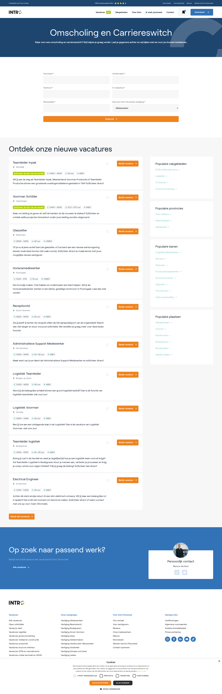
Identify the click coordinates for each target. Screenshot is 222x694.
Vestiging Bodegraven (71, 628)
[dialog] (111, 676)
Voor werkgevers (121, 624)
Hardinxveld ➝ (162, 335)
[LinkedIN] (180, 639)
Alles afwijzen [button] (123, 683)
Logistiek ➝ (161, 176)
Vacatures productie (18, 644)
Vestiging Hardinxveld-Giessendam (77, 644)
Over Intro (136, 12)
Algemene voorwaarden (176, 624)
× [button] (219, 661)
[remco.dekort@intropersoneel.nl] (184, 572)
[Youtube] (186, 639)
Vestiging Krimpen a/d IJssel (74, 651)
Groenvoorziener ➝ (165, 278)
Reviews (116, 628)
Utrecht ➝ (160, 329)
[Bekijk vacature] (75, 173)
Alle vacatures (15, 620)
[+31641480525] (176, 572)
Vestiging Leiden (68, 655)
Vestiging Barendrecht (71, 624)
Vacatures (100, 12)
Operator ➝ (161, 284)
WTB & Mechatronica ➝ (167, 169)
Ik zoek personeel (154, 12)
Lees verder (141, 671)
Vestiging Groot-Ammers (72, 632)
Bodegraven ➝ (163, 342)
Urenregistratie (179, 3)
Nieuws (189, 3)
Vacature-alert (15, 628)
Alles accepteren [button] (100, 683)
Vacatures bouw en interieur (22, 647)
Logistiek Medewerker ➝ (168, 252)
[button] (111, 689)
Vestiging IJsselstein (70, 647)
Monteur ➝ (161, 258)
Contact (170, 12)
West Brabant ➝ (163, 220)
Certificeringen (172, 620)
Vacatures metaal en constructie (24, 640)
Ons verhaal (118, 620)
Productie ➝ (161, 182)
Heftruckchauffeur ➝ (166, 297)
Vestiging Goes (68, 636)
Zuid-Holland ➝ (163, 214)
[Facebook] (174, 639)
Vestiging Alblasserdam (72, 620)
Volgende (109, 119)
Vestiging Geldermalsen (72, 640)
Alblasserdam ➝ (163, 322)
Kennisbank (167, 3)
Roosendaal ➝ (162, 348)
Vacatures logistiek (17, 632)
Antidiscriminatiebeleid (175, 628)
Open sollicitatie (16, 624)
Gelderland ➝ (162, 227)
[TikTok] (193, 639)
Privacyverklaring (173, 632)
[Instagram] (167, 639)
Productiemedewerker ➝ (168, 271)
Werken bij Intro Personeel (204, 3)
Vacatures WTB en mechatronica (24, 651)
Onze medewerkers (122, 632)
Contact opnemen (121, 647)
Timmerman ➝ (162, 291)
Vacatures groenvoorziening (22, 636)
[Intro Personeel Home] (15, 12)
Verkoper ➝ (161, 265)
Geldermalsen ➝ (163, 354)
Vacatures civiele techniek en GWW (25, 655)
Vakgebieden (121, 12)
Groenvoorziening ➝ (166, 189)
